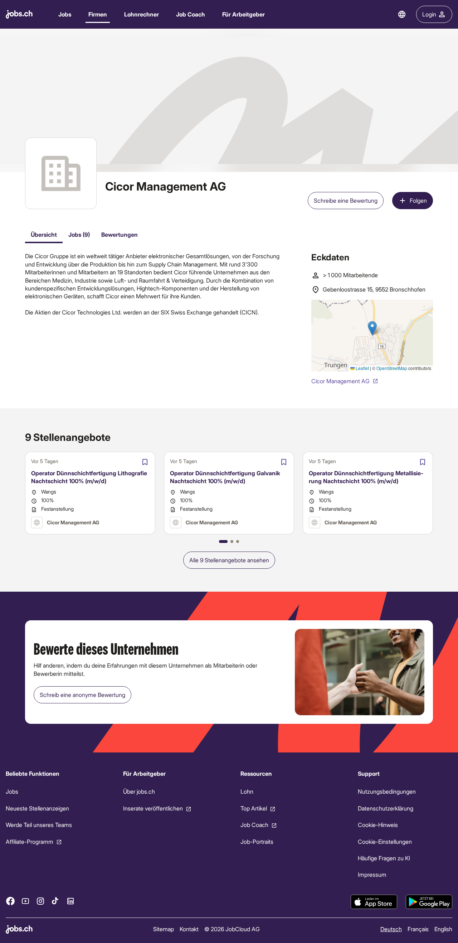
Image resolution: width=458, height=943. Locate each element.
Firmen (97, 14)
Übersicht (44, 234)
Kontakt (189, 928)
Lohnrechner (141, 14)
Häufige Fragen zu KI (384, 858)
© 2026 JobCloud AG (232, 928)
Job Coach (190, 14)
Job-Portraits (256, 841)
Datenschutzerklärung (385, 808)
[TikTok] (55, 900)
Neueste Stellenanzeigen (37, 808)
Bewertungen (119, 234)
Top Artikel (253, 808)
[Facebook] (10, 900)
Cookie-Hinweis (378, 824)
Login (429, 14)
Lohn (246, 791)
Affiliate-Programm (29, 841)
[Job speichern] (145, 462)
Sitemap (163, 928)
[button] (223, 541)
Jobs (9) (79, 234)
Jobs (64, 14)
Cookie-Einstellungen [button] (385, 841)
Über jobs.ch (139, 791)
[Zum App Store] (374, 902)
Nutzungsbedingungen (387, 791)
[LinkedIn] (70, 900)
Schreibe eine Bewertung (345, 200)
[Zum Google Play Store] (429, 902)
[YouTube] (25, 900)
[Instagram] (40, 900)
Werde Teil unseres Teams (39, 824)
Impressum (372, 874)
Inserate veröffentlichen (153, 808)
